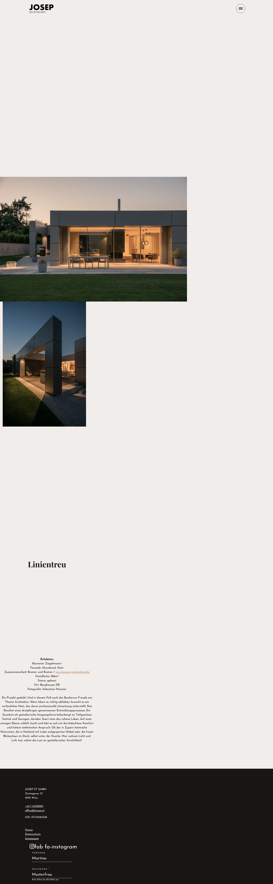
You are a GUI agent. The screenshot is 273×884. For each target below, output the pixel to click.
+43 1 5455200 (34, 806)
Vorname (39, 853)
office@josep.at (35, 810)
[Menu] (240, 8)
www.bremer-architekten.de (72, 672)
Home (29, 830)
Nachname (41, 869)
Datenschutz (33, 834)
